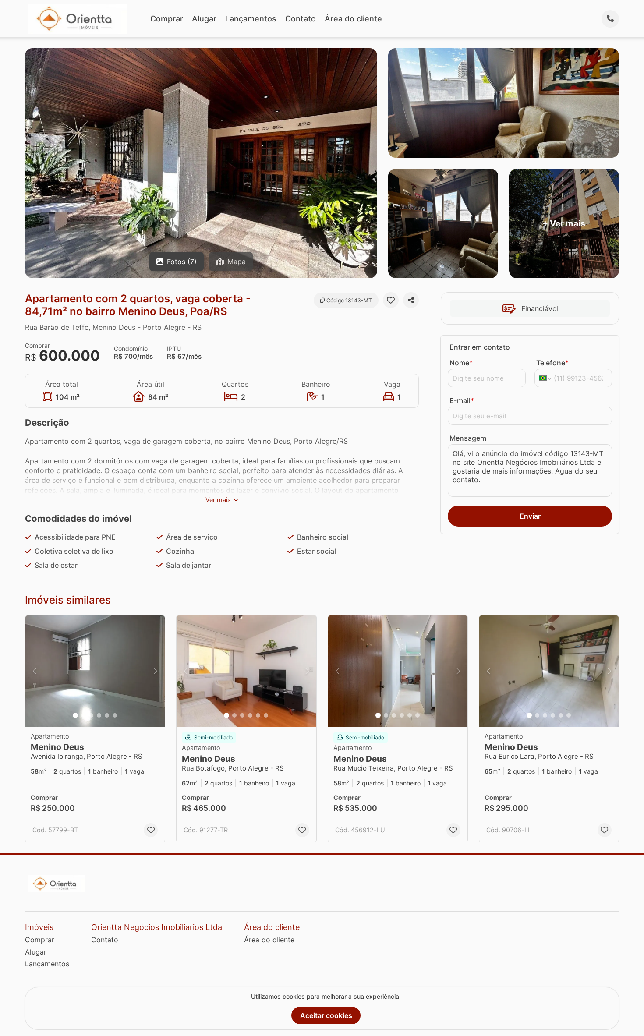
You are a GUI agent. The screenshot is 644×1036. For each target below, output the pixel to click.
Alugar (204, 18)
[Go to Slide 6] (115, 715)
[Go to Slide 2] (83, 715)
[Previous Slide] (34, 671)
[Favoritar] (391, 300)
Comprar (166, 18)
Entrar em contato (479, 347)
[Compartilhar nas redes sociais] (411, 300)
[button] (95, 671)
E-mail (461, 400)
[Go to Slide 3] (91, 715)
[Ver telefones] (610, 19)
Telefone (552, 362)
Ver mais (218, 499)
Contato (300, 18)
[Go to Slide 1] (75, 715)
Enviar (530, 516)
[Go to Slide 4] (99, 715)
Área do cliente (353, 18)
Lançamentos (250, 18)
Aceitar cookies (326, 1015)
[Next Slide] (155, 671)
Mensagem (467, 438)
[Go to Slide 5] (107, 715)
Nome (461, 362)
